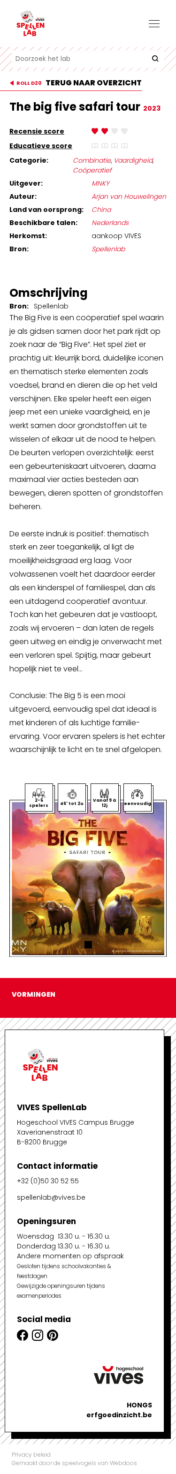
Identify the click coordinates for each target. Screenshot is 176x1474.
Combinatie (92, 160)
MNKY (100, 183)
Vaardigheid (133, 160)
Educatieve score (40, 145)
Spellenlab (108, 249)
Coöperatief (92, 170)
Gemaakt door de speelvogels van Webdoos (74, 1463)
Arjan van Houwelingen (129, 196)
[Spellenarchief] (59, 23)
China (101, 209)
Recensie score (36, 131)
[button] (88, 944)
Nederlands (110, 222)
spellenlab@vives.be (51, 1197)
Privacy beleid (31, 1455)
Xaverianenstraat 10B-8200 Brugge (50, 1137)
